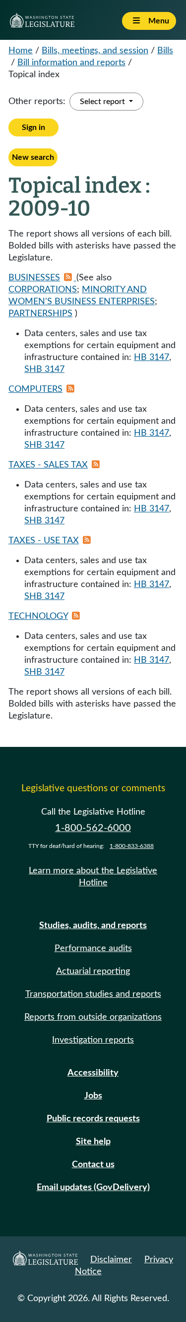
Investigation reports (93, 1040)
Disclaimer (111, 1259)
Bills (165, 50)
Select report (103, 102)
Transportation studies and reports (93, 994)
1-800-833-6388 (132, 846)
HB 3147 (151, 357)
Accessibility (93, 1073)
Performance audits (93, 948)
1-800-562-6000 (93, 828)
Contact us (93, 1164)
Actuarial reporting (93, 971)
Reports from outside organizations (93, 1017)
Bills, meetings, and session (95, 50)
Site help (93, 1141)
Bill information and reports (71, 62)
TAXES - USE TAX (43, 540)
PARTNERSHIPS (40, 313)
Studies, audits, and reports (93, 925)
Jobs (93, 1095)
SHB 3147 (44, 369)
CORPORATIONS (42, 289)
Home (20, 50)
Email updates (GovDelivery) (93, 1187)
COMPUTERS (35, 389)
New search (33, 157)
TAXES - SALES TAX (48, 465)
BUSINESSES (34, 277)
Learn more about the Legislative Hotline (93, 876)
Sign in (33, 127)
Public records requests (93, 1118)
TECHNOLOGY (38, 616)
